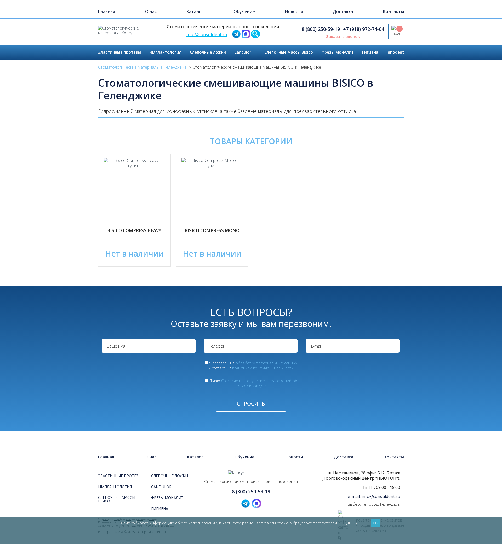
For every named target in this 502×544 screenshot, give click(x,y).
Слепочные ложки (208, 52)
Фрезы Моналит (167, 498)
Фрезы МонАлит (337, 52)
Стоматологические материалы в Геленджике (142, 67)
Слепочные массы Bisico (288, 52)
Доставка (343, 11)
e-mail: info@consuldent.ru (374, 496)
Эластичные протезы (119, 52)
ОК (375, 522)
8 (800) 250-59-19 (321, 29)
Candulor (242, 52)
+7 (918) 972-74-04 (363, 29)
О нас (151, 11)
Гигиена (370, 52)
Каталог (194, 11)
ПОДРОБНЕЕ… (354, 522)
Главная (106, 11)
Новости (294, 11)
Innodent (395, 52)
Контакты (393, 11)
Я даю (253, 383)
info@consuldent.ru (206, 34)
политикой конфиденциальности (263, 368)
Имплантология (165, 52)
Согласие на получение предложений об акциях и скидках (259, 383)
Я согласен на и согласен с (252, 365)
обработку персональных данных (266, 363)
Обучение (244, 11)
